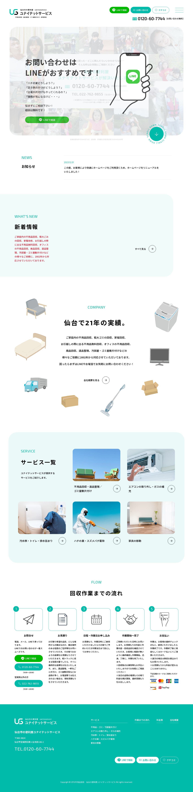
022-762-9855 (30, 683)
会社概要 (174, 719)
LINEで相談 (122, 10)
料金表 (160, 719)
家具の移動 (96, 742)
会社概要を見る (91, 380)
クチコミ (162, 10)
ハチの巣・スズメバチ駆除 (103, 739)
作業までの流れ (142, 719)
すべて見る (140, 249)
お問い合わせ (142, 10)
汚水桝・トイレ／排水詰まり (104, 735)
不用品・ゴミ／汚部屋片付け (104, 727)
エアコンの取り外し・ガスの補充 (106, 731)
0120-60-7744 (91, 86)
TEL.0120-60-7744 (34, 748)
